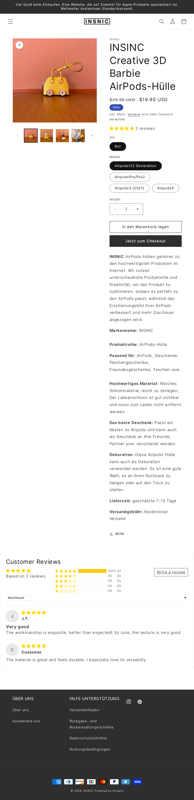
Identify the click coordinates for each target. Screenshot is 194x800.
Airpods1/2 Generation (136, 166)
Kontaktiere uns (26, 721)
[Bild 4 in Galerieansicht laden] (78, 135)
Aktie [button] (119, 534)
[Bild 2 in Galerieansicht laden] (46, 135)
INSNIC (88, 790)
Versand (134, 114)
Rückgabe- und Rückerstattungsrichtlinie (92, 724)
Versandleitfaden (85, 710)
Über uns (21, 710)
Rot (118, 146)
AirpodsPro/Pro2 (130, 177)
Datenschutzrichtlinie (88, 738)
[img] (34, 612)
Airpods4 (165, 188)
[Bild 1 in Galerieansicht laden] (30, 135)
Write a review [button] (171, 572)
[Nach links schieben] (18, 136)
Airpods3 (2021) (130, 188)
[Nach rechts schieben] (92, 136)
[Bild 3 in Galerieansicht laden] (62, 135)
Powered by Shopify (109, 790)
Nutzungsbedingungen (90, 749)
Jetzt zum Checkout (145, 241)
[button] (10, 21)
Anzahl (115, 199)
